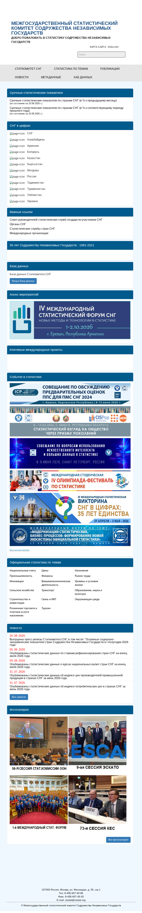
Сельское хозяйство (22, 590)
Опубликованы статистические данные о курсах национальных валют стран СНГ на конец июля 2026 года (68, 665)
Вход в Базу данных (23, 280)
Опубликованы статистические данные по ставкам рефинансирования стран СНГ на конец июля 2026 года (68, 654)
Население (81, 570)
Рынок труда (82, 576)
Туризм (46, 608)
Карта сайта (98, 47)
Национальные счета (23, 570)
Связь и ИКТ (49, 599)
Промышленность (21, 576)
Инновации (17, 581)
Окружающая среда (87, 599)
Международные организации (29, 233)
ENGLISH (113, 47)
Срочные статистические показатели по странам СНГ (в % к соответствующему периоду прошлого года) (66, 109)
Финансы (47, 576)
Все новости (19, 696)
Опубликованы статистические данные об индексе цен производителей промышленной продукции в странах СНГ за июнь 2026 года (66, 677)
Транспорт (48, 590)
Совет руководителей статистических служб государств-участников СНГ (56, 219)
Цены (45, 570)
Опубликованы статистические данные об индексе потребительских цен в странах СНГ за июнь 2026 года (67, 688)
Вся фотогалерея (118, 839)
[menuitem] (71, 135)
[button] (28, 69)
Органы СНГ (18, 224)
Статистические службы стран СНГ (32, 228)
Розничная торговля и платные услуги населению (23, 612)
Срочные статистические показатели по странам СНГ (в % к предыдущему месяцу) (63, 100)
